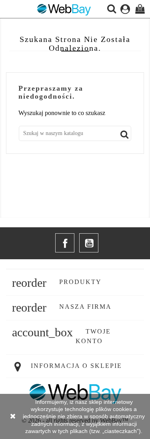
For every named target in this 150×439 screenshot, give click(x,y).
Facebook (65, 243)
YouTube (89, 243)
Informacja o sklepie (76, 365)
